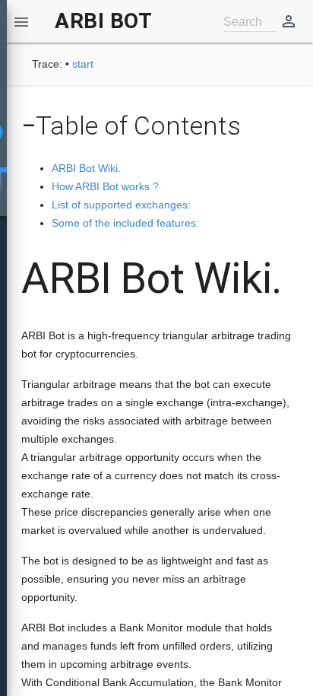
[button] (21, 21)
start (82, 64)
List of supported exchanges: (121, 205)
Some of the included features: (125, 223)
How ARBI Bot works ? (105, 186)
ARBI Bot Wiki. (86, 168)
